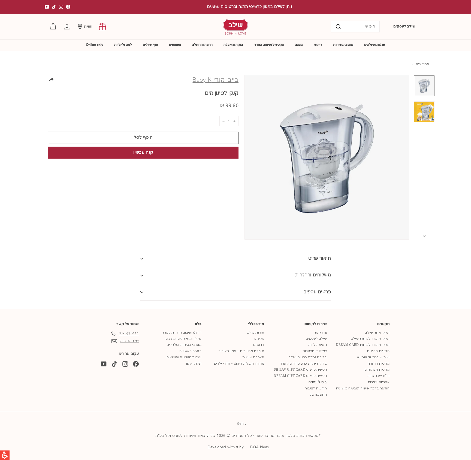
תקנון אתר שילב (377, 332)
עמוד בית (422, 64)
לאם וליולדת (123, 45)
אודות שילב (255, 332)
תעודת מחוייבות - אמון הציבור (241, 351)
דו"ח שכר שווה (378, 376)
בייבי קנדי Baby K (215, 80)
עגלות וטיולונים (374, 45)
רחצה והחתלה (202, 45)
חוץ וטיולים (150, 45)
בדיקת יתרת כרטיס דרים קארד (303, 363)
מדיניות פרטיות (378, 351)
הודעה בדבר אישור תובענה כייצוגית (363, 388)
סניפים (259, 338)
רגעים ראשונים (190, 351)
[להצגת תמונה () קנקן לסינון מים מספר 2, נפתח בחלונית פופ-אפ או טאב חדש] (424, 111)
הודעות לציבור (316, 388)
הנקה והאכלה (233, 45)
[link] (102, 27)
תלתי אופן (193, 363)
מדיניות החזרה (379, 363)
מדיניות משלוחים (377, 369)
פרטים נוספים (317, 292)
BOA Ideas (259, 447)
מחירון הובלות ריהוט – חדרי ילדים (239, 363)
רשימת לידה (317, 345)
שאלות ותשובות (315, 351)
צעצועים (175, 45)
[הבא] (424, 235)
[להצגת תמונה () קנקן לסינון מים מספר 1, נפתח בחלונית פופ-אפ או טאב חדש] (424, 85)
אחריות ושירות (379, 382)
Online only (94, 45)
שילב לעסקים (404, 26)
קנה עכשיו (143, 152)
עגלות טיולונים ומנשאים (184, 357)
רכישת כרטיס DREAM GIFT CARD (300, 376)
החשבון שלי (318, 395)
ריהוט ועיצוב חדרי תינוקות (182, 332)
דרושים (258, 345)
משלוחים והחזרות (313, 275)
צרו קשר (320, 332)
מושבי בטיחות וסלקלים (184, 345)
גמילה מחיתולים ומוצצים (183, 338)
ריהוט (318, 45)
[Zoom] (327, 157)
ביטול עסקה (318, 382)
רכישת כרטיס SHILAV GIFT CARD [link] (300, 369)
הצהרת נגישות (253, 357)
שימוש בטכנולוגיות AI (373, 357)
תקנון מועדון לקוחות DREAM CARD (363, 345)
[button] (67, 27)
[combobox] (355, 26)
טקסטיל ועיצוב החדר (269, 45)
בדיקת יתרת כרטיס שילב (308, 357)
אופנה (299, 45)
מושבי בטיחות (343, 45)
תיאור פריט (319, 258)
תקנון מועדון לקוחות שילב (370, 338)
